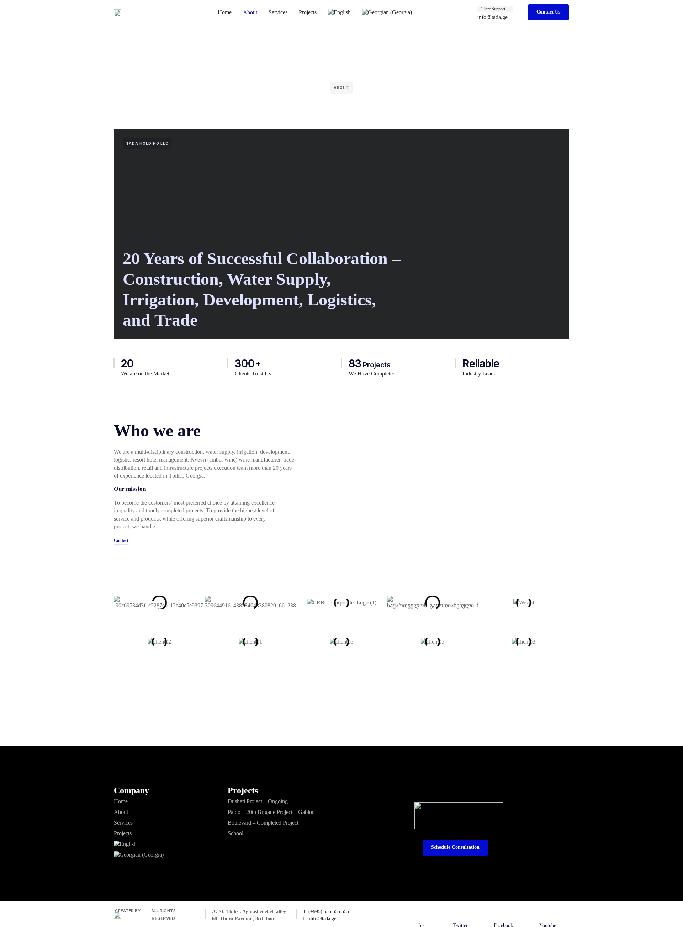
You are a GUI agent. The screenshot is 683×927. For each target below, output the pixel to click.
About (250, 12)
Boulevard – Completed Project (263, 823)
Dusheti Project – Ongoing (258, 801)
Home (225, 12)
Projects (308, 12)
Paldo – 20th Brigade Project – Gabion (271, 812)
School (235, 833)
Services (278, 12)
